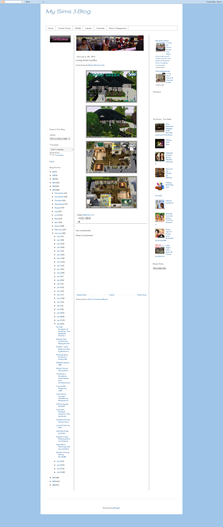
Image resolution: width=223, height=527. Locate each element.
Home (50, 28)
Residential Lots (88, 215)
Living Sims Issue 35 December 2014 (169, 78)
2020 (54, 175)
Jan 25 (59, 258)
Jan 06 (59, 324)
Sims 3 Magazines (117, 28)
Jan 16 (59, 287)
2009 (54, 485)
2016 (53, 179)
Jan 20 (59, 273)
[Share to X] (84, 218)
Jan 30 (59, 240)
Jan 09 (59, 313)
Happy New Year (169, 142)
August (58, 208)
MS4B (78, 28)
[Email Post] (78, 221)
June (57, 215)
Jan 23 (59, 262)
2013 (53, 186)
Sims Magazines (163, 71)
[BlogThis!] (82, 218)
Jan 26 (59, 255)
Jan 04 (59, 465)
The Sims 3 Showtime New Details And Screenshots (63, 378)
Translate (59, 155)
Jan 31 (59, 236)
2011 (53, 477)
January (58, 233)
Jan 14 (59, 295)
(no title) (158, 195)
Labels (88, 28)
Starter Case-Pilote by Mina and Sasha (63, 439)
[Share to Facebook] (87, 218)
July (56, 211)
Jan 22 (59, 265)
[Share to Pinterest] (89, 218)
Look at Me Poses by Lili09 (61, 388)
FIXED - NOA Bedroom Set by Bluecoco (63, 349)
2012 (53, 190)
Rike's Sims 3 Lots (96, 65)
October (58, 200)
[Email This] (79, 218)
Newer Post (81, 295)
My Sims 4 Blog (162, 40)
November (59, 197)
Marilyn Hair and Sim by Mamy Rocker (63, 341)
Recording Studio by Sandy (169, 173)
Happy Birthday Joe (169, 185)
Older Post (141, 295)
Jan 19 (59, 276)
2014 (54, 183)
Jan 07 (59, 320)
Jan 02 (59, 472)
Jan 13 (59, 298)
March (58, 226)
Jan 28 (59, 247)
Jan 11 (59, 306)
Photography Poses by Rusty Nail (62, 357)
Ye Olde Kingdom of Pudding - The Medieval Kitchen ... (63, 331)
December (59, 193)
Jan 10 (59, 309)
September (60, 204)
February (59, 229)
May (57, 218)
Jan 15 (59, 291)
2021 (53, 172)
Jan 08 (59, 316)
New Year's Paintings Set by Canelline (63, 447)
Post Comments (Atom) (97, 299)
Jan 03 (59, 468)
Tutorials (100, 28)
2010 (53, 481)
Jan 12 (59, 302)
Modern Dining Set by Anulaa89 (62, 455)
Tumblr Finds (64, 28)
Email (52, 161)
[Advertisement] (60, 86)
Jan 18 (59, 280)
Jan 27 (59, 251)
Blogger (116, 508)
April (57, 222)
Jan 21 (59, 269)
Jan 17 (59, 284)
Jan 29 (59, 244)
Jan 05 (59, 461)
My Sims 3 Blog (68, 11)
